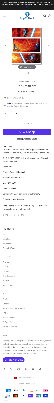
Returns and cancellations (14, 308)
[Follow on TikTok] (40, 369)
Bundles (6, 239)
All (4, 234)
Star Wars (7, 262)
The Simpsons (9, 276)
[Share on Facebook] (11, 215)
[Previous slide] (5, 45)
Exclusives (7, 243)
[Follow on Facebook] (4, 369)
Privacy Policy (9, 317)
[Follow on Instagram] (18, 369)
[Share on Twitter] (15, 215)
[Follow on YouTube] (33, 369)
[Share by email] (22, 215)
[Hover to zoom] (27, 46)
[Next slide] (48, 45)
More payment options (27, 138)
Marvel (6, 266)
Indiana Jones (8, 285)
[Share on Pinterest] (18, 215)
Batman (6, 280)
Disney (6, 271)
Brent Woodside (27, 81)
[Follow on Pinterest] (25, 369)
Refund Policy (9, 322)
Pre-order (27, 123)
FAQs (5, 313)
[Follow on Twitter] (11, 369)
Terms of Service (10, 326)
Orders (6, 303)
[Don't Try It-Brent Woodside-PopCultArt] (26, 73)
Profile (5, 299)
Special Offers (9, 248)
